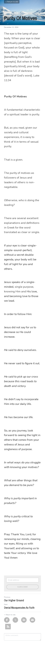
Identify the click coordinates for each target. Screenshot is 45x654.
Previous (7, 597)
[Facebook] (7, 620)
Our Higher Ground (14, 600)
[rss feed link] (8, 626)
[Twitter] (15, 620)
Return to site (12, 2)
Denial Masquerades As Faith (19, 607)
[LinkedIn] (24, 620)
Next (5, 604)
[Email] (32, 620)
